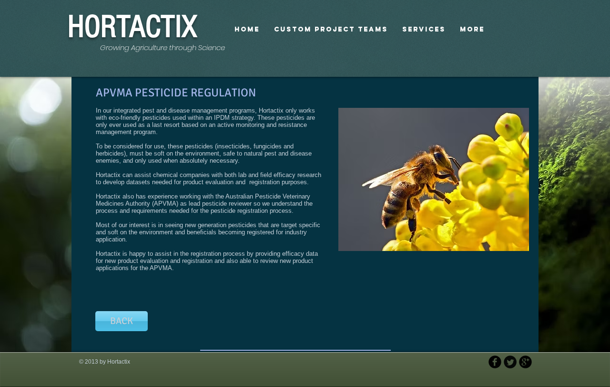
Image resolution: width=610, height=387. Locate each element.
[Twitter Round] (510, 362)
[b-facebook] (494, 362)
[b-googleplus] (525, 362)
